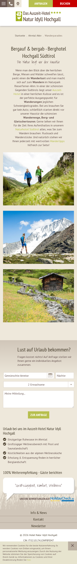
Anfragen (40, 3)
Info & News (38, 512)
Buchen (65, 3)
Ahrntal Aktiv (35, 35)
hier (29, 559)
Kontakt (38, 519)
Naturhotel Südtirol (27, 129)
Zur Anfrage (38, 415)
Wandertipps (57, 141)
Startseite (20, 35)
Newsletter (38, 526)
